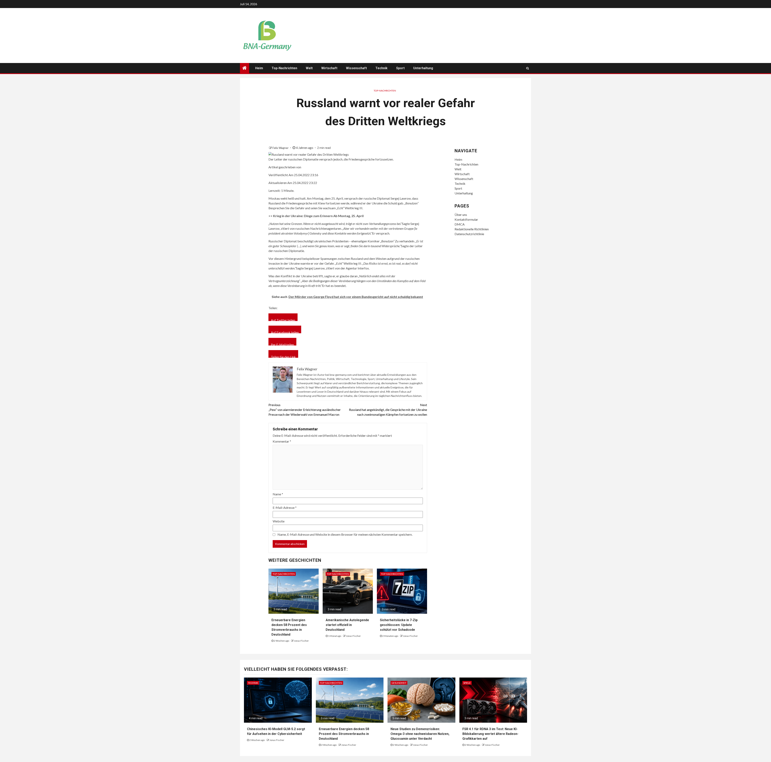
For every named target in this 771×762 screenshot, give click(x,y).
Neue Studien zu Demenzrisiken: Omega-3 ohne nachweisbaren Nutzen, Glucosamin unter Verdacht (420, 734)
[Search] (527, 68)
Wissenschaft (356, 68)
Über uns (461, 214)
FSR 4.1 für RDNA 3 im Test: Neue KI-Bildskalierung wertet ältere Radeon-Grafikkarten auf (490, 734)
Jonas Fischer (301, 640)
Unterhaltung (423, 68)
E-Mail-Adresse (285, 507)
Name (278, 494)
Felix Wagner (280, 147)
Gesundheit (399, 682)
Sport (400, 68)
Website (279, 521)
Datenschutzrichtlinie (469, 234)
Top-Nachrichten (284, 68)
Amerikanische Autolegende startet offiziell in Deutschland (347, 625)
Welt (309, 68)
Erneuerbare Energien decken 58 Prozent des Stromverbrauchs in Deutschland (344, 734)
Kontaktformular (466, 219)
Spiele (467, 682)
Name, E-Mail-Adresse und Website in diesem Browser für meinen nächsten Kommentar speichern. (344, 534)
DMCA (460, 224)
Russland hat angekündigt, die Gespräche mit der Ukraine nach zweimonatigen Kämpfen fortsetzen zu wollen (388, 409)
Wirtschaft (329, 68)
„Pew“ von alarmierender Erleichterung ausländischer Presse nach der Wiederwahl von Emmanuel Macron (304, 409)
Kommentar (282, 441)
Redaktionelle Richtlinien (472, 229)
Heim (259, 68)
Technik (381, 68)
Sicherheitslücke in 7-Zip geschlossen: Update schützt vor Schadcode (399, 625)
